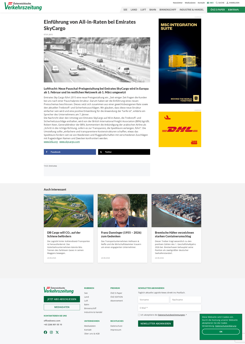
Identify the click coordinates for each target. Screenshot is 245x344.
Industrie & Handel (192, 9)
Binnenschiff (168, 9)
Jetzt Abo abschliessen (61, 299)
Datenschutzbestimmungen (171, 315)
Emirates (53, 166)
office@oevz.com (52, 320)
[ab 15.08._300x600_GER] (180, 60)
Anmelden (234, 2)
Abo (212, 2)
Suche (221, 2)
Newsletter (178, 2)
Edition (233, 9)
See (125, 9)
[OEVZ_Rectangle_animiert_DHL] (180, 129)
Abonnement (116, 300)
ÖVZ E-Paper (218, 9)
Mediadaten (190, 2)
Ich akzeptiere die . (164, 315)
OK (220, 331)
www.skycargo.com (69, 141)
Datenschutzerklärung (225, 326)
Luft (143, 9)
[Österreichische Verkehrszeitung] (23, 6)
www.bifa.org (51, 141)
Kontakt (201, 2)
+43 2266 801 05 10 (53, 324)
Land (134, 9)
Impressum (115, 329)
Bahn (152, 9)
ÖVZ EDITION (116, 296)
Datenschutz (116, 326)
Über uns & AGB (92, 333)
